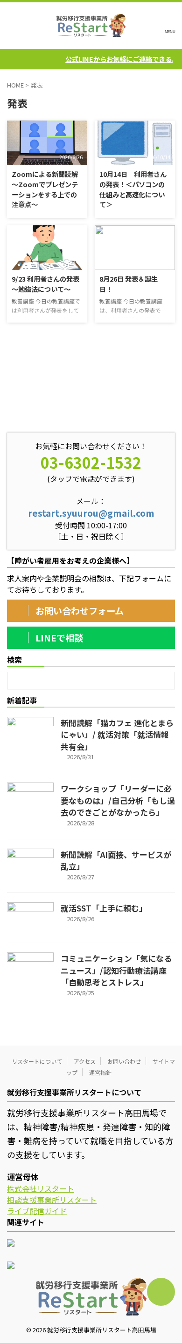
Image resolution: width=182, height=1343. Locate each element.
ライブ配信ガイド (37, 1210)
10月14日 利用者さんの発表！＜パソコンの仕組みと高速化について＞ (133, 189)
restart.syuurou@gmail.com (91, 513)
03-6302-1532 (91, 462)
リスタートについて (37, 1061)
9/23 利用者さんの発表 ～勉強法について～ (45, 284)
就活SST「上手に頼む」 (104, 908)
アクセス (85, 1061)
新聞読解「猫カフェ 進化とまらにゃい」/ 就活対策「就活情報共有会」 (117, 734)
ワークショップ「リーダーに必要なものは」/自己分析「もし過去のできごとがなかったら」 (118, 800)
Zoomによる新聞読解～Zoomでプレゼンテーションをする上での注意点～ (45, 189)
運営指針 (100, 1072)
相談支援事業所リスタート (52, 1199)
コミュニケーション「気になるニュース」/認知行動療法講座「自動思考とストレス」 (116, 970)
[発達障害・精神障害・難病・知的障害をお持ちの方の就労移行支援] (91, 25)
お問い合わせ (124, 1061)
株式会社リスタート (40, 1188)
